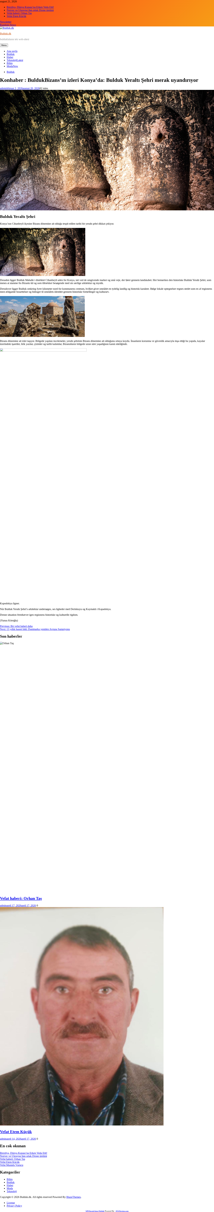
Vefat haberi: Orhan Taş (19, 13)
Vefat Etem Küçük (16, 16)
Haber (10, 57)
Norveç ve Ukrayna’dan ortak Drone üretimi (30, 10)
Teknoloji (15, 60)
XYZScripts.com (122, 1211)
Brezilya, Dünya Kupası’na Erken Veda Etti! (30, 7)
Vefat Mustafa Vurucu (11, 1165)
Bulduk (11, 54)
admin (3, 88)
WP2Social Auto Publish (95, 1211)
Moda (12, 66)
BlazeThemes (73, 1197)
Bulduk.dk (5, 33)
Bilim (10, 63)
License (11, 1202)
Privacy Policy (14, 1205)
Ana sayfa (12, 51)
